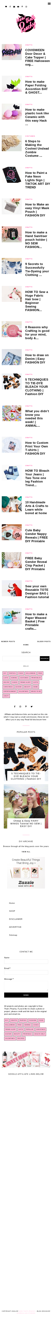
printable (27, 1034)
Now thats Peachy (27, 1311)
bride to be (36, 691)
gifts (35, 682)
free (40, 673)
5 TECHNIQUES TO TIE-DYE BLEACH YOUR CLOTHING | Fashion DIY (26, 776)
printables (36, 678)
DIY (5, 673)
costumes (30, 136)
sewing (14, 678)
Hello (26, 666)
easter (19, 687)
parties (12, 673)
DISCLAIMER (16, 919)
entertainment (10, 691)
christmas (8, 687)
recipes (21, 1038)
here (44, 719)
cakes (14, 682)
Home (26, 645)
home (35, 687)
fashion (32, 1020)
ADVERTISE (15, 927)
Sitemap (13, 935)
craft (6, 696)
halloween (30, 673)
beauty (27, 687)
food (21, 673)
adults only (39, 1034)
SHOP (12, 911)
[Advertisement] (26, 1192)
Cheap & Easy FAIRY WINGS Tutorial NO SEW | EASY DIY (26, 823)
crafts (28, 45)
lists (6, 678)
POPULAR (29, 1029)
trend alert (25, 682)
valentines (23, 691)
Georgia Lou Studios (26, 1313)
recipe (6, 682)
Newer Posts (8, 641)
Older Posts (44, 641)
